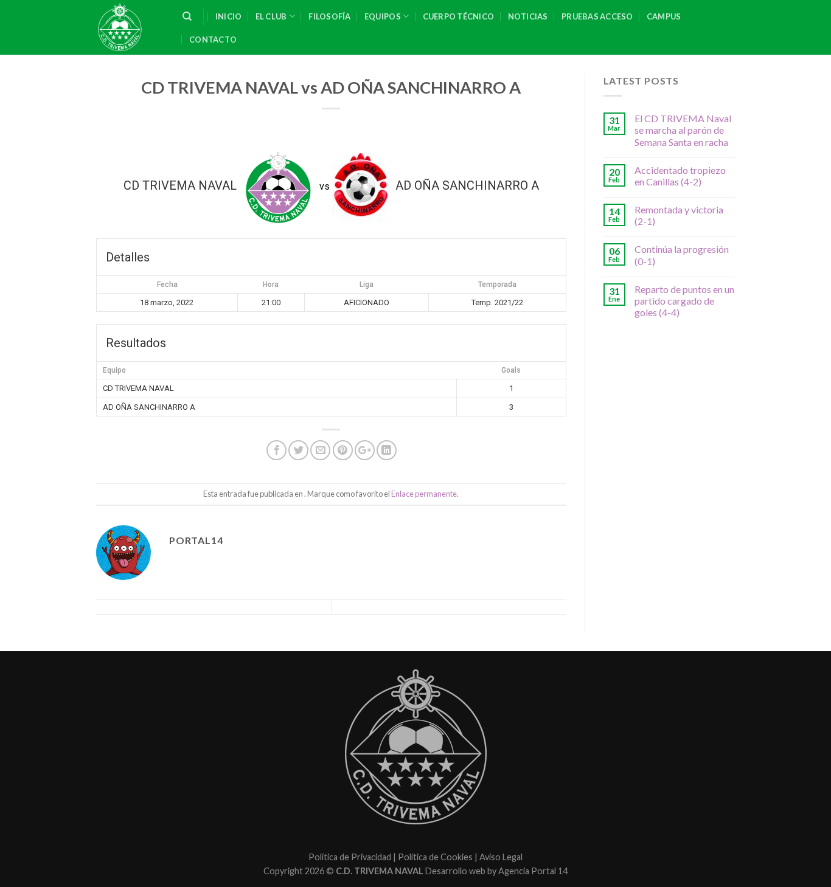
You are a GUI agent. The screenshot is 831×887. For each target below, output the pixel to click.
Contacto (213, 39)
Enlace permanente (424, 494)
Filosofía (329, 16)
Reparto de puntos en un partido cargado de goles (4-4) (684, 300)
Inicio (228, 16)
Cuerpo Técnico (459, 16)
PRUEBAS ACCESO (597, 16)
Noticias (528, 16)
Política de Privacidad (349, 857)
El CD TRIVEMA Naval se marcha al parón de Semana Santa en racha (683, 129)
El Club (271, 16)
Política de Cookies (435, 857)
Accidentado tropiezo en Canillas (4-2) (680, 175)
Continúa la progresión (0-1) (682, 254)
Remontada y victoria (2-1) (679, 215)
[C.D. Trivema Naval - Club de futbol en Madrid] (130, 27)
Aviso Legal (501, 857)
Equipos (382, 16)
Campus (664, 16)
